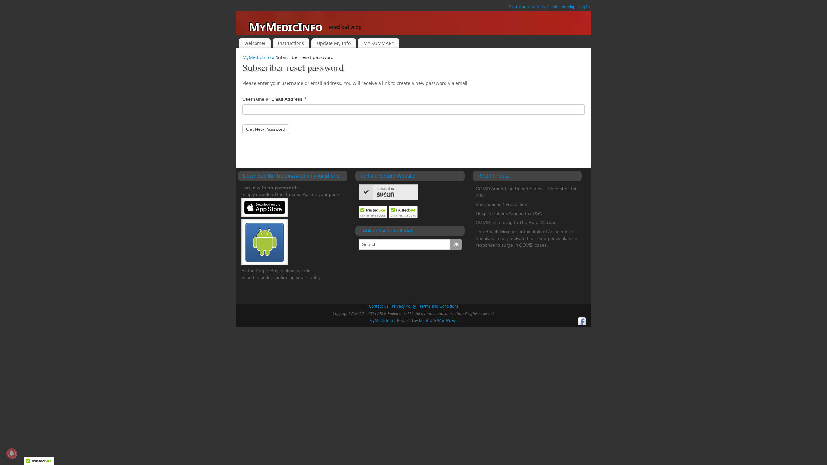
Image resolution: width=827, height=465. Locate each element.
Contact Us (379, 306)
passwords (287, 187)
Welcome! (254, 43)
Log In (584, 7)
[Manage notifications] (11, 453)
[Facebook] (582, 321)
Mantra (425, 320)
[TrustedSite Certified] (373, 212)
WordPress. (447, 320)
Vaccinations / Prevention (501, 204)
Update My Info (334, 43)
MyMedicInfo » (259, 57)
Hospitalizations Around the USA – (510, 213)
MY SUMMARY (378, 43)
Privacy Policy (404, 306)
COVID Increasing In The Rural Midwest (517, 222)
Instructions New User (529, 7)
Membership (563, 7)
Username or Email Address (274, 99)
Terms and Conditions (438, 306)
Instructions (291, 43)
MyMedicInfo (285, 27)
